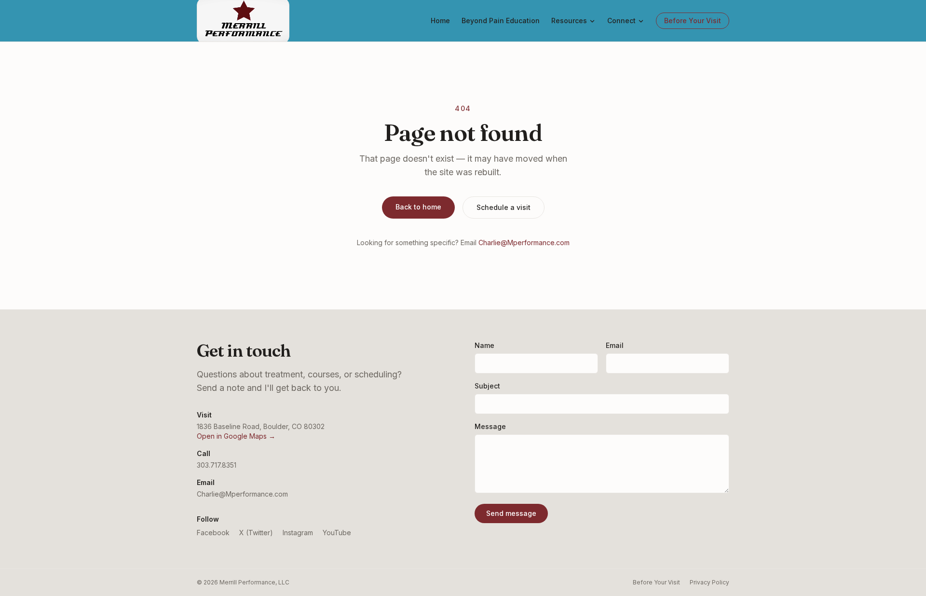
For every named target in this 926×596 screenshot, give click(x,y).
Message (490, 426)
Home (440, 20)
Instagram (298, 532)
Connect (621, 20)
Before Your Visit (692, 20)
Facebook (213, 532)
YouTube (337, 532)
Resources (569, 20)
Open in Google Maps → (236, 436)
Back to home (418, 207)
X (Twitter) (256, 532)
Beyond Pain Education (501, 20)
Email (615, 345)
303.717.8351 (216, 465)
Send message (511, 513)
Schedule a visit (504, 207)
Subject (487, 386)
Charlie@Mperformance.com (524, 242)
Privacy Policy (709, 582)
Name (484, 345)
